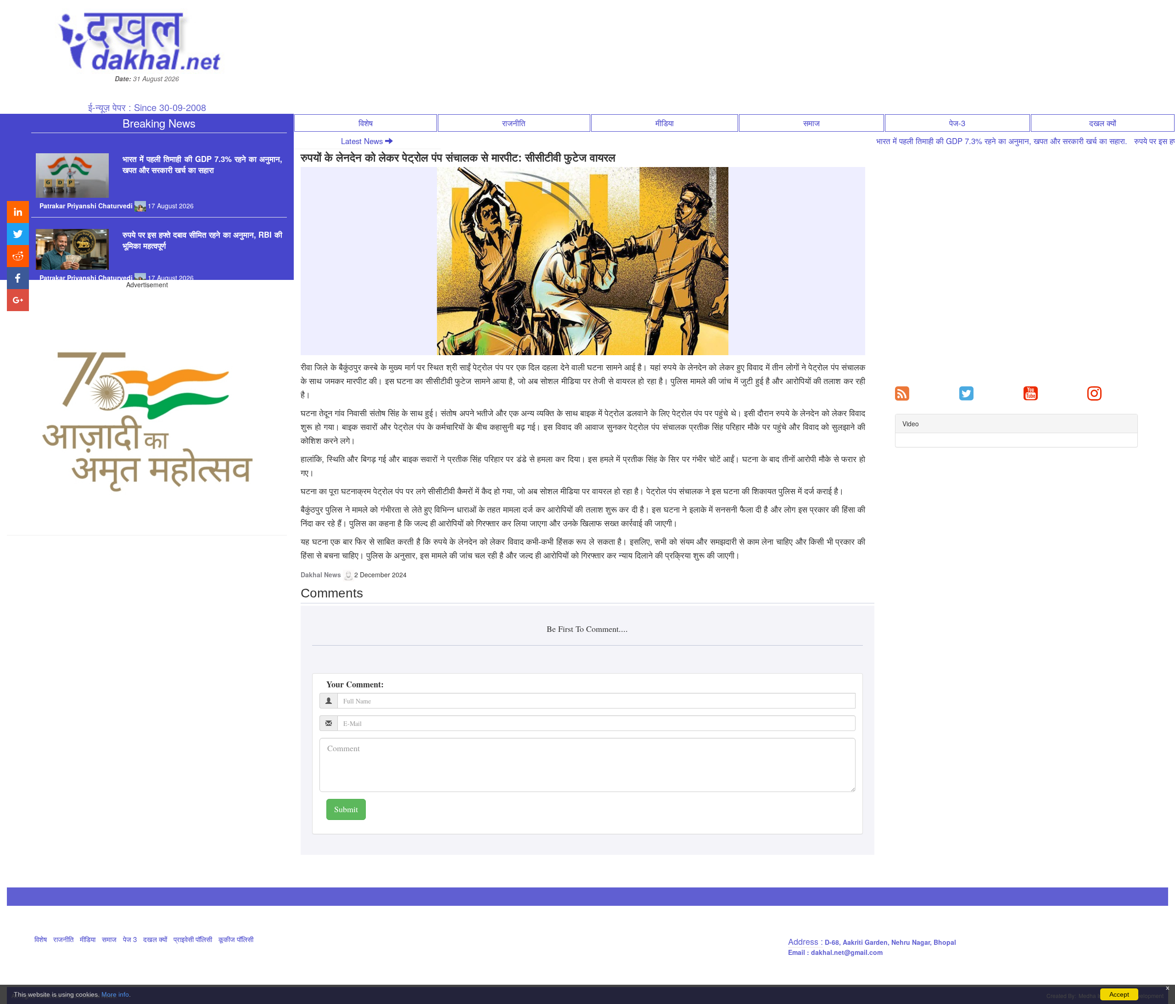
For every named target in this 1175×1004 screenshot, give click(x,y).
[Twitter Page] (966, 392)
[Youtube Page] (1031, 392)
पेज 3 (130, 939)
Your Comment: (355, 684)
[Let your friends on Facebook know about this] (18, 278)
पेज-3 (957, 122)
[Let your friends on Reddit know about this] (18, 256)
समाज (811, 122)
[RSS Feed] (902, 392)
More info (115, 994)
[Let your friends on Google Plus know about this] (18, 300)
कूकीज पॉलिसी (235, 939)
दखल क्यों (1102, 122)
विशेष (365, 122)
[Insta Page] (1094, 392)
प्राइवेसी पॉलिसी (192, 939)
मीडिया (664, 122)
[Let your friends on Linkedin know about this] (18, 212)
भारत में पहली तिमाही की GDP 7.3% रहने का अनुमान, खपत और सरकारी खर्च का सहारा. (948, 140)
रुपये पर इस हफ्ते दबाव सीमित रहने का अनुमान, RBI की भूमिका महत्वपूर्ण (202, 216)
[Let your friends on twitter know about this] (18, 234)
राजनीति (514, 122)
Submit (346, 808)
